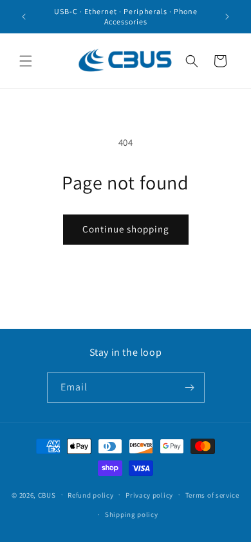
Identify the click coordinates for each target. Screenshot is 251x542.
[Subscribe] (190, 387)
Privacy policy (149, 495)
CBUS (47, 494)
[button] (26, 61)
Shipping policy (131, 514)
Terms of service (212, 495)
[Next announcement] (227, 17)
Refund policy (90, 495)
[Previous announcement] (24, 17)
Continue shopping (125, 229)
